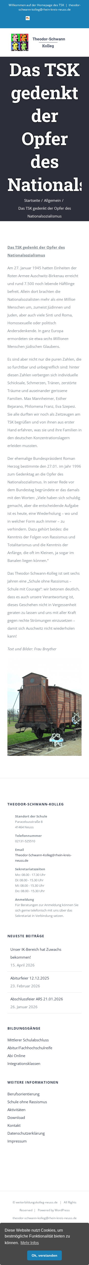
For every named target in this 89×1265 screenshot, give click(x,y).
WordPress (62, 1210)
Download (16, 1117)
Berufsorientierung (23, 1093)
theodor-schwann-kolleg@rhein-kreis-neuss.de (50, 7)
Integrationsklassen (23, 1063)
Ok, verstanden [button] (44, 1255)
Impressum (17, 1141)
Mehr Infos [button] (30, 1243)
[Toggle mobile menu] (80, 40)
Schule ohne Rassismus (27, 1101)
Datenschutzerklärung (26, 1133)
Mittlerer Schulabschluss (28, 1039)
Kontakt (14, 1125)
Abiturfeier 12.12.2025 (29, 978)
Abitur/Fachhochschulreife (29, 1047)
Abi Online (16, 1055)
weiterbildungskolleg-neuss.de (37, 1202)
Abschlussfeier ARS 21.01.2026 (36, 998)
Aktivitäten (16, 1109)
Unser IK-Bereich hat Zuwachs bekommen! (35, 953)
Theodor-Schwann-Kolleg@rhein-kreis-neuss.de (43, 858)
